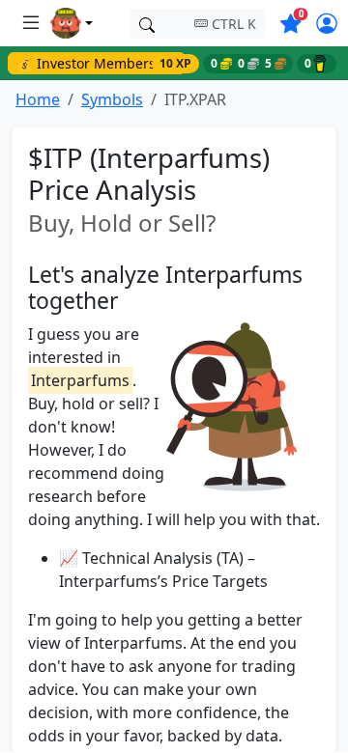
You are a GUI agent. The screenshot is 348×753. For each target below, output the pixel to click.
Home (37, 99)
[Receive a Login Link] (326, 25)
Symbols (112, 99)
